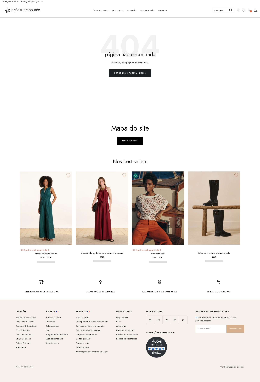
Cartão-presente (84, 339)
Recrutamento (52, 343)
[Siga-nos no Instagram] (158, 320)
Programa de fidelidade (57, 334)
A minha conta (83, 317)
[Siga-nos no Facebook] (150, 320)
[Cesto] (255, 10)
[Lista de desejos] (243, 10)
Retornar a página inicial (130, 73)
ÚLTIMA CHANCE (101, 10)
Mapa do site (130, 141)
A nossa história (53, 317)
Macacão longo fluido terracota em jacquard (102, 253)
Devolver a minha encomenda (90, 326)
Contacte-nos (82, 347)
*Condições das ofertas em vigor (92, 351)
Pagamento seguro (125, 330)
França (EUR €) (9, 1)
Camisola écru (158, 253)
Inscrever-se (235, 328)
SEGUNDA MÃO (147, 10)
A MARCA (162, 10)
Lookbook (50, 321)
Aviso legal (121, 326)
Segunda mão (82, 343)
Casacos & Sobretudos (26, 326)
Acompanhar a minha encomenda (92, 321)
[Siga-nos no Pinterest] (166, 320)
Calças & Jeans (23, 343)
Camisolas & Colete (25, 321)
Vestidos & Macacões (26, 317)
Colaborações (52, 326)
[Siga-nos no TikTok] (175, 320)
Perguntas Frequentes (86, 334)
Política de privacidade (127, 334)
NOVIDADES (117, 10)
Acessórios (21, 347)
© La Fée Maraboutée (24, 367)
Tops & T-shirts (23, 330)
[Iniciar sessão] (249, 10)
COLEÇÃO (131, 10)
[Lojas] (238, 10)
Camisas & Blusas (24, 334)
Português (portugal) (30, 1)
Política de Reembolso (126, 339)
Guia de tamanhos (54, 339)
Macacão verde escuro (46, 253)
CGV (118, 321)
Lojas (48, 330)
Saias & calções (23, 339)
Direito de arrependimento (88, 330)
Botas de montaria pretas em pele (214, 253)
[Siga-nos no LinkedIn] (183, 320)
